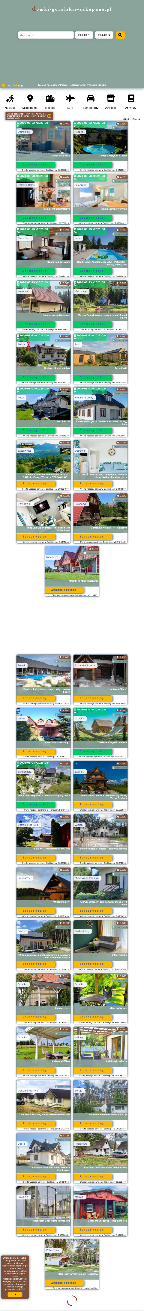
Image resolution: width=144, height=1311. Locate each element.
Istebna (79, 131)
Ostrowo (80, 450)
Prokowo (23, 1196)
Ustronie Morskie (28, 824)
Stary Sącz (24, 238)
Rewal (21, 665)
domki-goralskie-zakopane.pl (72, 9)
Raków (22, 931)
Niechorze (52, 556)
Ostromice (24, 131)
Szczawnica (24, 450)
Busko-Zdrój (82, 931)
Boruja (78, 1090)
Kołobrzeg (80, 184)
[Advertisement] (72, 627)
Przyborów (24, 877)
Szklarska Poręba (85, 665)
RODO (22, 1289)
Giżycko (79, 718)
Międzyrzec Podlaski (87, 877)
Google (19, 1263)
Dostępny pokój (35, 164)
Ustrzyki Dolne (26, 184)
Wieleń (79, 824)
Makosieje (81, 291)
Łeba (77, 238)
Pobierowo (81, 1143)
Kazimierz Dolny (84, 397)
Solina (21, 344)
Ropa (21, 397)
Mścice (79, 1196)
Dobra (21, 1143)
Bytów (78, 1303)
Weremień (23, 291)
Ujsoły (21, 718)
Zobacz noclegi (35, 483)
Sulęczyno (24, 1303)
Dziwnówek (24, 503)
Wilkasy (79, 1037)
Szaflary (79, 771)
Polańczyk (80, 503)
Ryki (77, 344)
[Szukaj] (120, 35)
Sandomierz (25, 771)
